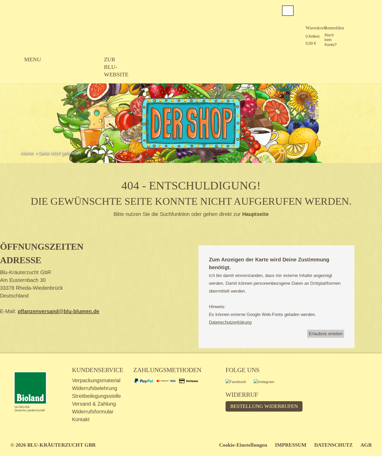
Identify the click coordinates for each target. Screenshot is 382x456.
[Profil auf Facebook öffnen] (240, 383)
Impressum (290, 445)
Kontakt (81, 419)
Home (27, 153)
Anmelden (334, 27)
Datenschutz (333, 445)
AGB (366, 445)
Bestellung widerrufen (264, 406)
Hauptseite (255, 214)
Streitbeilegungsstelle (96, 396)
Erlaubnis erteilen (326, 333)
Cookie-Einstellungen (243, 445)
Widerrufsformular (93, 411)
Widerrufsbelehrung (94, 388)
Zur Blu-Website (116, 67)
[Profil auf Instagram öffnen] (267, 383)
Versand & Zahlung (94, 404)
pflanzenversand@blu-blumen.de (58, 311)
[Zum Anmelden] (328, 20)
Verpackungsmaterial (96, 380)
